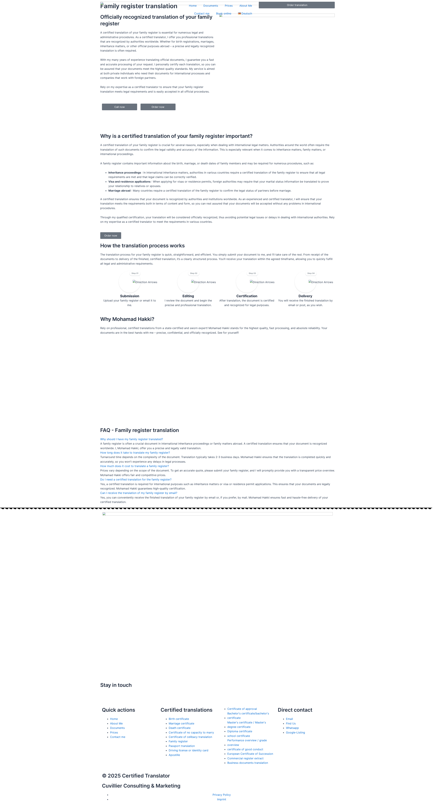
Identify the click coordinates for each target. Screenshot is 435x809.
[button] (131, 439)
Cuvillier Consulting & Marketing (141, 786)
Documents (210, 5)
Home (193, 5)
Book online (223, 13)
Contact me (201, 13)
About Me (245, 5)
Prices (229, 5)
